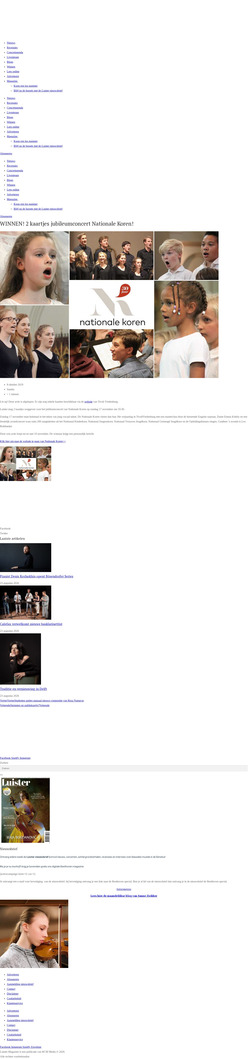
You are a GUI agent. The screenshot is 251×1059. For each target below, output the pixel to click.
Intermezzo (124, 889)
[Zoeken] (1, 774)
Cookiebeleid (14, 998)
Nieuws (11, 42)
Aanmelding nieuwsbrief (20, 984)
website (88, 401)
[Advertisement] (102, 732)
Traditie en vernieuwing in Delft (23, 689)
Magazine (12, 81)
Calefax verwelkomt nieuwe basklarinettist (31, 624)
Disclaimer (12, 993)
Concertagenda (15, 52)
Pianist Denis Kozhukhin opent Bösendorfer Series (36, 576)
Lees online (13, 71)
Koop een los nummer (26, 85)
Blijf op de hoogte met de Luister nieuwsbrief (38, 90)
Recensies (12, 47)
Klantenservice (15, 1003)
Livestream (13, 57)
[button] (124, 528)
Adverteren (13, 76)
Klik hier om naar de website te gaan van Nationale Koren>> (33, 441)
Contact (11, 988)
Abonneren (13, 979)
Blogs (10, 61)
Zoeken (4, 762)
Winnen (11, 66)
